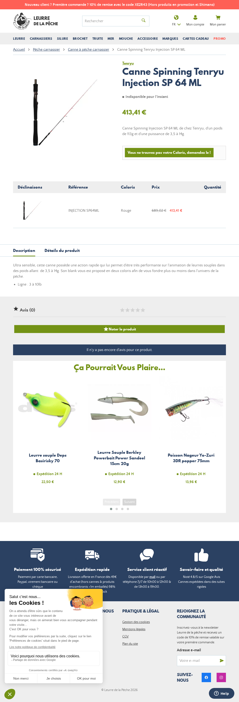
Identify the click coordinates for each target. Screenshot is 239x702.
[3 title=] (132, 310)
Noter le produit (119, 329)
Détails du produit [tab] (62, 250)
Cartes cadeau (196, 38)
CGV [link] (125, 636)
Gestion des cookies (136, 622)
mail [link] (152, 577)
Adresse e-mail (189, 650)
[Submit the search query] (143, 21)
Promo (220, 38)
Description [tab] (24, 250)
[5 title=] (142, 310)
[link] (206, 677)
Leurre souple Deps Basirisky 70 (48, 432)
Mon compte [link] (195, 24)
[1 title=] (122, 310)
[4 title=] (137, 310)
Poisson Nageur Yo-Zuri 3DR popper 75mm (191, 432)
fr (174, 24)
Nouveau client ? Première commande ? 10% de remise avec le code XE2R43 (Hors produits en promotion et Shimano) (119, 5)
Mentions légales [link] (133, 629)
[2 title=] (127, 310)
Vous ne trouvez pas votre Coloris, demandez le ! (169, 152)
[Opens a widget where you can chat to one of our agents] (221, 694)
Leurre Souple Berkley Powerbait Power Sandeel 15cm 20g (119, 432)
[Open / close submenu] (19, 38)
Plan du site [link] (130, 644)
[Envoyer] (222, 660)
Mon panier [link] (218, 24)
